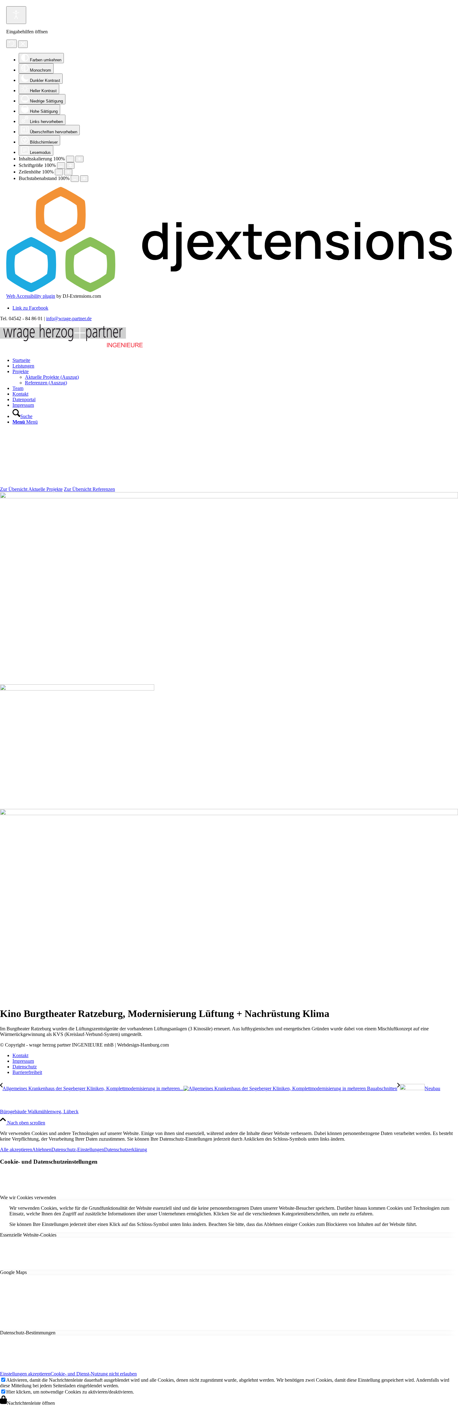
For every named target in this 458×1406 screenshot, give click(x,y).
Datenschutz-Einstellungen (77, 1149)
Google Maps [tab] (13, 1272)
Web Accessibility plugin (30, 296)
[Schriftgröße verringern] (61, 165)
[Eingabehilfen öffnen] (16, 15)
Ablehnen (41, 1149)
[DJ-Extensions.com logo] (229, 290)
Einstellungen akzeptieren (25, 1373)
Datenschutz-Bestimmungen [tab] (27, 1332)
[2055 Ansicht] (229, 496)
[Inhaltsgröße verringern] (70, 159)
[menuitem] (235, 360)
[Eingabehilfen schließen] (23, 44)
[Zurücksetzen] (11, 44)
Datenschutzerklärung (125, 1149)
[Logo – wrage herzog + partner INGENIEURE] (71, 347)
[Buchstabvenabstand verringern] (75, 178)
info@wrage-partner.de (69, 318)
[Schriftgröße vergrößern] (70, 165)
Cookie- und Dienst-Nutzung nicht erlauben (93, 1373)
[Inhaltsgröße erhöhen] (79, 159)
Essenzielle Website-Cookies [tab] (28, 1234)
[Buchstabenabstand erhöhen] (84, 178)
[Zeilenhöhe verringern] (59, 172)
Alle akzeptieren (16, 1149)
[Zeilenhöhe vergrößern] (68, 172)
